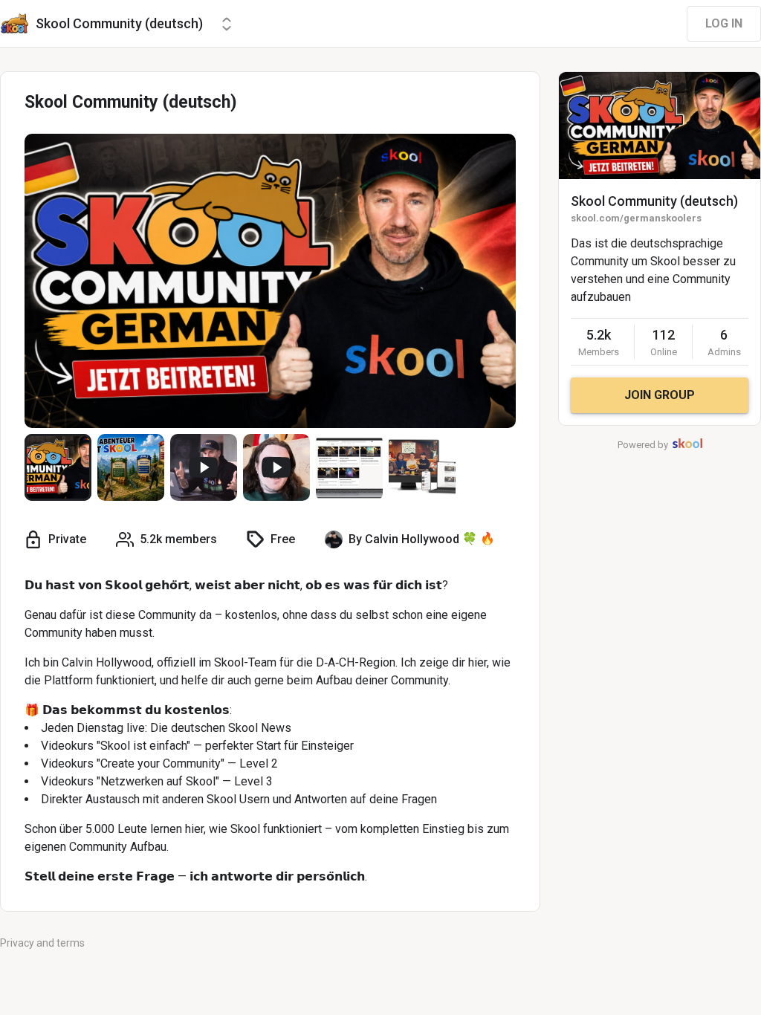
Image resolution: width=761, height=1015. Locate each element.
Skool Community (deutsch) (654, 201)
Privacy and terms (42, 943)
